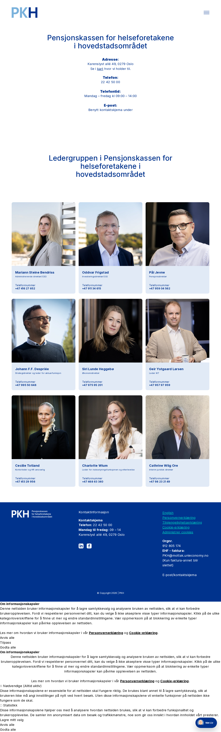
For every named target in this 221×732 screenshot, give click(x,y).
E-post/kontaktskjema (180, 575)
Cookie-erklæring (175, 527)
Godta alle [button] (8, 647)
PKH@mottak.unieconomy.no (185, 555)
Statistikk (10, 705)
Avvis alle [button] (7, 638)
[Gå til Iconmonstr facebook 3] (89, 546)
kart (100, 69)
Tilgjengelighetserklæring (182, 522)
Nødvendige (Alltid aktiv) (22, 686)
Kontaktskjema (91, 520)
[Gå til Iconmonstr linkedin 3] (81, 546)
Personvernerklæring (179, 518)
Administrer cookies (177, 532)
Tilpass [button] (5, 642)
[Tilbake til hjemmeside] (25, 12)
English (168, 513)
